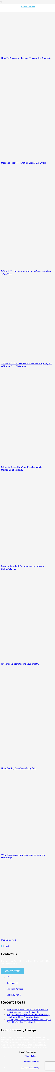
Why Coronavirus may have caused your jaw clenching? (23, 856)
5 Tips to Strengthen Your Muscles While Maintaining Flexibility (21, 468)
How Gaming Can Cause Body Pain (18, 768)
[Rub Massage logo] (8, 20)
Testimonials (12, 983)
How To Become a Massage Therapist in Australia (26, 58)
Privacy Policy (30, 1056)
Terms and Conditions (30, 1062)
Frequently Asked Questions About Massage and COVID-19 (23, 567)
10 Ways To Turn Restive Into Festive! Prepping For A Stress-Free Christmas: (26, 365)
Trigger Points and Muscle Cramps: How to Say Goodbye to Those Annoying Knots (28, 1015)
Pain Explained (8, 940)
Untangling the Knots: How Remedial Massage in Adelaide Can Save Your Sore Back (29, 1020)
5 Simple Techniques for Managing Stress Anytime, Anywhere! (26, 272)
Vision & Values (14, 995)
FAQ (9, 977)
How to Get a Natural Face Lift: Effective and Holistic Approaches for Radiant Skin (27, 1010)
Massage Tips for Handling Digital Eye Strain (23, 162)
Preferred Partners (15, 989)
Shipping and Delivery (30, 1067)
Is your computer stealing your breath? (20, 663)
